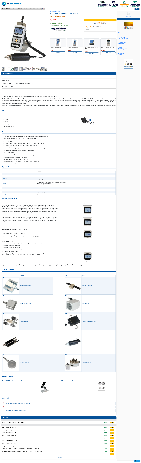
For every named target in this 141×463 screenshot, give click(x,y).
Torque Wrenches (121, 53)
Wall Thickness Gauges (122, 54)
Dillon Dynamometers (122, 41)
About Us (15, 8)
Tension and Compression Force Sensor (89, 321)
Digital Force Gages (56, 11)
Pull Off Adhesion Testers (122, 48)
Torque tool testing (85, 303)
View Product (58, 52)
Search (137, 8)
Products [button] (9, 8)
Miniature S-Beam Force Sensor (25, 303)
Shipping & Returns (22, 8)
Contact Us (38, 8)
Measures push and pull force (87, 285)
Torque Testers (120, 52)
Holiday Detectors (121, 43)
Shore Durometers (121, 49)
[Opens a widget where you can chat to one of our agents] (137, 461)
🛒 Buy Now (100, 19)
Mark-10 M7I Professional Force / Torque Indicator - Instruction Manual (18, 403)
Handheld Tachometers (122, 42)
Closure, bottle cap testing (86, 362)
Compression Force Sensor (24, 362)
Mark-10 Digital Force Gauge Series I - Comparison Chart (16, 410)
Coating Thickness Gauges (123, 38)
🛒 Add (112, 422)
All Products (121, 32)
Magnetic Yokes (121, 44)
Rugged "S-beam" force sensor (25, 285)
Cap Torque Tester (121, 37)
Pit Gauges (120, 47)
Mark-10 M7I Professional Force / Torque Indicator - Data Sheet (17, 406)
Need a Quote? (128, 19)
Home (3, 8)
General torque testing (24, 321)
